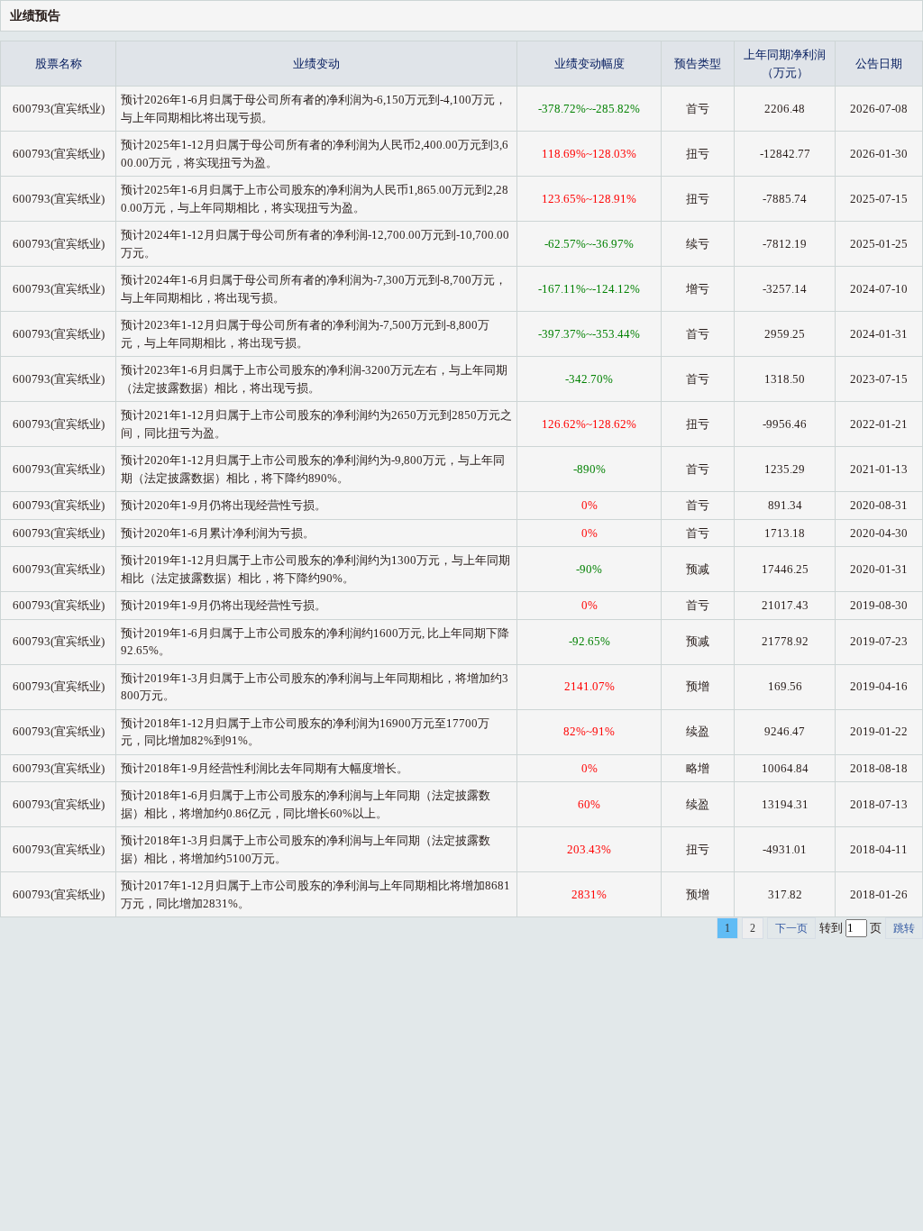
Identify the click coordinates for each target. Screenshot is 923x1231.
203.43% (589, 849)
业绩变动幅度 (589, 63)
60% (589, 804)
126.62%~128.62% (589, 424)
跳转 (904, 928)
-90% (589, 569)
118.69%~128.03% (589, 153)
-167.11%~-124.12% (589, 289)
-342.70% (589, 379)
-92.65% (589, 641)
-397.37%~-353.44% (589, 334)
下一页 (791, 928)
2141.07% (589, 686)
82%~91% (589, 731)
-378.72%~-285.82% (589, 108)
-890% (589, 469)
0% (589, 505)
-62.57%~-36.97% (589, 244)
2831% (589, 894)
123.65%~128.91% (589, 198)
